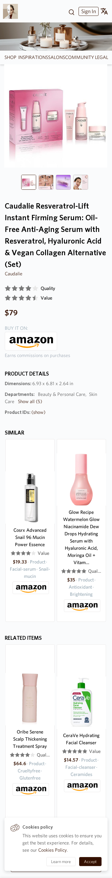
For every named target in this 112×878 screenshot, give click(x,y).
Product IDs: (25, 412)
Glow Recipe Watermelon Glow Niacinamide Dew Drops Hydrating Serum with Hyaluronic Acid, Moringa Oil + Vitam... (81, 537)
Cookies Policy (52, 850)
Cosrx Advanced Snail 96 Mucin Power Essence (30, 537)
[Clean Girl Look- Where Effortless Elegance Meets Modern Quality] (12, 11)
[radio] (8, 288)
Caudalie (13, 274)
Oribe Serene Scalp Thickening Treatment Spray (30, 739)
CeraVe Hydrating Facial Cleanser (81, 739)
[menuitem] (87, 11)
